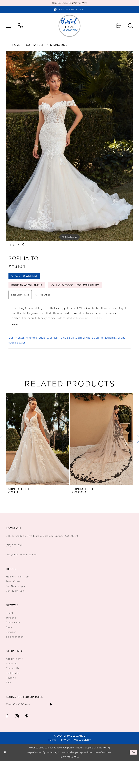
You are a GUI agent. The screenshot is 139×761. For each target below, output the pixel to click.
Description (20, 295)
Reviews (11, 678)
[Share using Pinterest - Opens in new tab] (23, 244)
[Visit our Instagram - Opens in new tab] (17, 716)
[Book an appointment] (119, 26)
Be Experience (15, 637)
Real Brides (13, 673)
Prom (9, 627)
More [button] (14, 324)
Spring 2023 (58, 45)
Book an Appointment (26, 285)
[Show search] (130, 26)
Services (11, 632)
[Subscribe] (51, 704)
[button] (8, 26)
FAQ (8, 682)
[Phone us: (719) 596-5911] (20, 26)
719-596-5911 (66, 338)
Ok (133, 752)
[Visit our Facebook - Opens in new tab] (7, 716)
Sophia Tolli (35, 45)
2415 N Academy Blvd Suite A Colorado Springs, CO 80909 (42, 536)
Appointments (14, 659)
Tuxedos (11, 618)
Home (16, 45)
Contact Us (12, 668)
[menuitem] (8, 26)
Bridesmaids (13, 622)
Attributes (43, 295)
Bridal (9, 613)
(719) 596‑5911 (14, 545)
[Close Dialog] (5, 752)
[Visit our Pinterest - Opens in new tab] (26, 716)
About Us (11, 663)
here (76, 757)
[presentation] (37, 439)
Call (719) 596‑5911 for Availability (75, 285)
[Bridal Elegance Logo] (69, 26)
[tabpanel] (69, 146)
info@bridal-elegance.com (21, 554)
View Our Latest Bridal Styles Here (69, 3)
